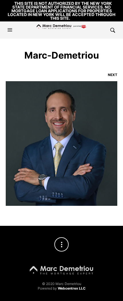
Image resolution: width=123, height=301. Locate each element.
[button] (10, 30)
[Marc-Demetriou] (61, 143)
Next (112, 75)
